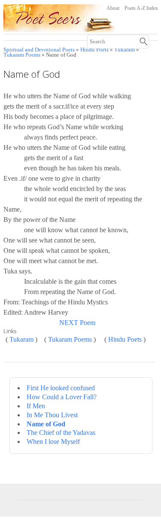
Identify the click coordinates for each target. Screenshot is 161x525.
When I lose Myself (53, 441)
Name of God (46, 424)
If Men (36, 406)
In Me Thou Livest (52, 415)
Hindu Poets (125, 339)
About (112, 8)
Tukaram (21, 339)
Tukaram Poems (21, 55)
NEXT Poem (77, 322)
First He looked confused (61, 387)
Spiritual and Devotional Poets (39, 50)
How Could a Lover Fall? (62, 397)
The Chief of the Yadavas (61, 432)
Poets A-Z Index (141, 8)
